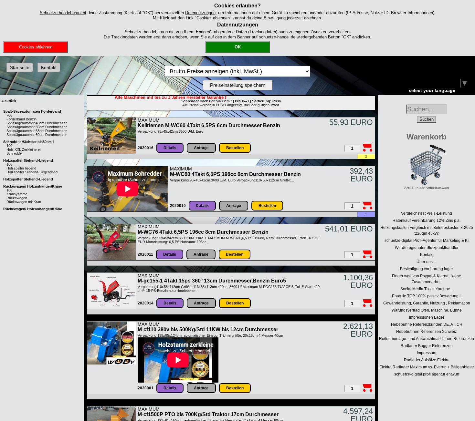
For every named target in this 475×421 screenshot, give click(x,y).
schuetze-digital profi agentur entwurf (426, 374)
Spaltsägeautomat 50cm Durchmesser (36, 127)
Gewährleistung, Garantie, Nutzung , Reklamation (426, 303)
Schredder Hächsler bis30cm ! (28, 142)
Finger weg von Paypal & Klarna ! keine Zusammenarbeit (426, 279)
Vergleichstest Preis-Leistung (426, 213)
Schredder (14, 153)
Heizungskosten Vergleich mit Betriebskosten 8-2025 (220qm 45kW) (426, 230)
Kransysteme (16, 194)
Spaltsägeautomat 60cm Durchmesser (36, 135)
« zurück (9, 101)
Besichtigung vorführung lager (426, 269)
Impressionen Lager (426, 317)
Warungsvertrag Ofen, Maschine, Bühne (427, 310)
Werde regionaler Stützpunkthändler (427, 247)
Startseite (19, 67)
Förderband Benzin (21, 119)
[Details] (111, 152)
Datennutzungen (200, 12)
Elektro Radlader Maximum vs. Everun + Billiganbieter (426, 367)
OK (238, 47)
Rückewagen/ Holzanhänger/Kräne (32, 186)
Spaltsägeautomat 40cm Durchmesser (36, 123)
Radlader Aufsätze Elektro (426, 360)
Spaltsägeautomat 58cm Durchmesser (36, 131)
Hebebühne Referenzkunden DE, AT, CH (426, 324)
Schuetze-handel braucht (63, 12)
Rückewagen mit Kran (23, 202)
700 (9, 115)
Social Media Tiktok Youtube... (426, 289)
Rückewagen (16, 198)
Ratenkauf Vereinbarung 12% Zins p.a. (426, 220)
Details (170, 148)
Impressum (426, 353)
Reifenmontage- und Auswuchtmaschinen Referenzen (426, 338)
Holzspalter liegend (21, 168)
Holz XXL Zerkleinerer (23, 149)
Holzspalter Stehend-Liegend (28, 160)
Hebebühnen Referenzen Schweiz (426, 331)
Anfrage (201, 148)
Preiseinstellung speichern (237, 85)
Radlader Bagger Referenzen (427, 346)
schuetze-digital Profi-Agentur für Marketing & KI (427, 240)
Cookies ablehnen (35, 47)
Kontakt (49, 67)
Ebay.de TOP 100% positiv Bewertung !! (426, 296)
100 (9, 146)
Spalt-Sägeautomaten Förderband (32, 111)
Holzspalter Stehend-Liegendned (32, 172)
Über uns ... (427, 262)
